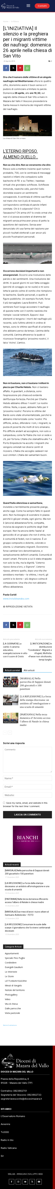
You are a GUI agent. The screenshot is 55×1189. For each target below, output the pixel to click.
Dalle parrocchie (10, 686)
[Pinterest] (20, 68)
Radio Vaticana (8, 1148)
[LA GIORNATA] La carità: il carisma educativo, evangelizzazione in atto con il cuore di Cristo (15, 650)
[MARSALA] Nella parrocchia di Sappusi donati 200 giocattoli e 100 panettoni (27, 872)
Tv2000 (5, 1132)
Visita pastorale (12, 1013)
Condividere (10, 962)
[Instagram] (18, 1181)
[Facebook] (6, 68)
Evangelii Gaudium (14, 967)
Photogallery (11, 994)
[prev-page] (5, 733)
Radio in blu (7, 1140)
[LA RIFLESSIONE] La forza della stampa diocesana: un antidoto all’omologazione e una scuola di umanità (27, 886)
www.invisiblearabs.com (16, 598)
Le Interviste (11, 971)
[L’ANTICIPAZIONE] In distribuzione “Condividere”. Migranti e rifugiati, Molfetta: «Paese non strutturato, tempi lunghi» (40, 651)
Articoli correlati (12, 670)
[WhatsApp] (27, 68)
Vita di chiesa (11, 1003)
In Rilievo (15, 21)
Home (5, 21)
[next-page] (10, 733)
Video (7, 999)
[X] (13, 68)
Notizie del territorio (15, 990)
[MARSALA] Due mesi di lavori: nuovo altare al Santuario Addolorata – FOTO (27, 913)
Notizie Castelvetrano (10, 1025)
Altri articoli (29, 670)
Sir (2, 1155)
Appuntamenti (12, 953)
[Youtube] (39, 1181)
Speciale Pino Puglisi (15, 958)
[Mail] (25, 1181)
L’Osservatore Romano (13, 1116)
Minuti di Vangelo (13, 985)
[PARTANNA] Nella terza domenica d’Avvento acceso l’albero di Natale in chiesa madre (26, 900)
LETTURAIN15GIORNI (16, 980)
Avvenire (5, 1124)
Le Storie (9, 976)
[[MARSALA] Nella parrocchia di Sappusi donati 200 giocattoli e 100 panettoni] (10, 682)
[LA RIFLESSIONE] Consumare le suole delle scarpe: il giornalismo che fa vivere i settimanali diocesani (27, 927)
